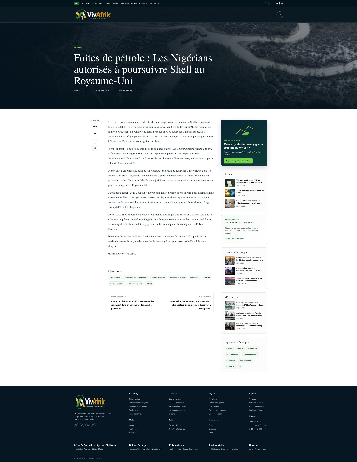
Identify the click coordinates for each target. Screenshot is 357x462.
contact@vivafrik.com (257, 425)
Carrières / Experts (256, 410)
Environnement (232, 354)
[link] (76, 425)
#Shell (149, 284)
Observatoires (134, 399)
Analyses (132, 429)
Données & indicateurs (138, 406)
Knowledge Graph (136, 414)
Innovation (230, 360)
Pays (222, 14)
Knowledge (167, 14)
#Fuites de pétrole (177, 277)
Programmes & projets (177, 406)
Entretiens (133, 432)
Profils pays (133, 410)
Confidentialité (250, 458)
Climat (229, 348)
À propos (251, 14)
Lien (95, 126)
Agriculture (252, 348)
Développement (250, 354)
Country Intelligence (177, 429)
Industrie (230, 366)
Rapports (212, 425)
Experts (172, 414)
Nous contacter (255, 421)
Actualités (133, 425)
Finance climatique (176, 403)
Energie (78, 47)
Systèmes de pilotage (217, 410)
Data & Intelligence (216, 403)
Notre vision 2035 (256, 403)
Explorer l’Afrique (175, 425)
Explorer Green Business (235, 239)
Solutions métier (215, 414)
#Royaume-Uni (135, 284)
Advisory (183, 14)
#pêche (206, 277)
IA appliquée (214, 406)
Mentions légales (235, 458)
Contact (264, 14)
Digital (195, 14)
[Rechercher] (280, 14)
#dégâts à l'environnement (136, 277)
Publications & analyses (138, 403)
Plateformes (213, 399)
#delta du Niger (158, 277)
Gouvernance (245, 360)
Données (212, 429)
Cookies (280, 458)
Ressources (235, 14)
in (95, 133)
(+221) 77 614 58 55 (257, 429)
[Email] (93, 425)
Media (212, 14)
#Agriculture (114, 277)
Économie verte (175, 399)
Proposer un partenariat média (238, 161)
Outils (211, 432)
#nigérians (194, 277)
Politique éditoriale (256, 406)
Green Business (219, 458)
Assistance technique (177, 410)
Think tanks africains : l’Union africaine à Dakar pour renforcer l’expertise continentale (122, 3)
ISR (240, 366)
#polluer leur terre (116, 284)
